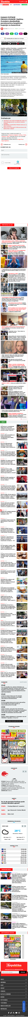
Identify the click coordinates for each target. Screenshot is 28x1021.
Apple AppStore (5, 140)
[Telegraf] (16, 34)
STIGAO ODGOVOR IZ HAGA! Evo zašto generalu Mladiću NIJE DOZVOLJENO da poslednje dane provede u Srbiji (8, 623)
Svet (2, 985)
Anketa (14, 798)
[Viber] (7, 34)
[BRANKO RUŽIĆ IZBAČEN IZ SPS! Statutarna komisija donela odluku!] (22, 479)
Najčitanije (23, 682)
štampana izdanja (8, 932)
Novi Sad (5, 826)
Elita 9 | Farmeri (6, 994)
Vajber (8, 136)
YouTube (21, 135)
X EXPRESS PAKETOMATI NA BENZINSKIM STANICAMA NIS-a (8, 521)
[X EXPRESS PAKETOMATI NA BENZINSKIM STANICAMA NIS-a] (22, 521)
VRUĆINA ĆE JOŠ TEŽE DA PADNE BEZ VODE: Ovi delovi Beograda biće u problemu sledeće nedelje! (15, 122)
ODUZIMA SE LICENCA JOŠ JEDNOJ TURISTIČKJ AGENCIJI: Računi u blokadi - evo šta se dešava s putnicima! (8, 581)
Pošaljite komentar (14, 168)
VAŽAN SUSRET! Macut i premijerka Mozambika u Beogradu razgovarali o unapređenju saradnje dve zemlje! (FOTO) (7, 530)
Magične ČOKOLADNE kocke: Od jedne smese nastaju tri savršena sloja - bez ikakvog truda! (8, 555)
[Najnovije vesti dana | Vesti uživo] (24, 4)
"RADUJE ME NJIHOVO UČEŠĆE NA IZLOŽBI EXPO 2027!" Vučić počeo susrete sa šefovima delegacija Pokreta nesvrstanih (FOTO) (8, 657)
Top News (4, 1003)
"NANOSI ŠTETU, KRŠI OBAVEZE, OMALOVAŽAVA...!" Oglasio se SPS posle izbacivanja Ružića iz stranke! (8, 470)
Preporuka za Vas (7, 224)
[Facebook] (3, 34)
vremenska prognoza (14, 821)
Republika (4, 1008)
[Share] (18, 434)
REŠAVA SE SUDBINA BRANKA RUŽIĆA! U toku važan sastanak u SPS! (8, 513)
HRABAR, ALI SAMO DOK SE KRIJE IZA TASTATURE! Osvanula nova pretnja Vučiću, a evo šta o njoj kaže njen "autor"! (8, 462)
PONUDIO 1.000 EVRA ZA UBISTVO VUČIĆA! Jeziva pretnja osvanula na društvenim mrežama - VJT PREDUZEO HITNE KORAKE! (8, 538)
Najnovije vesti (6, 869)
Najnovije (4, 682)
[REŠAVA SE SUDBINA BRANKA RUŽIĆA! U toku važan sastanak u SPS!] (22, 513)
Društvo (2, 518)
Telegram (3, 136)
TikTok (24, 135)
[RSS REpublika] (16, 1013)
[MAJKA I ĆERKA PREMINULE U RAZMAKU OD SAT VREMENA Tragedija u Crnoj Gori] (6, 916)
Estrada (14, 922)
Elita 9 (13, 872)
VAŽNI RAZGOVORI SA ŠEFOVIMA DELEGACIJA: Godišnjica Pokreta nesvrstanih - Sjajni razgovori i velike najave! (8, 598)
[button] (23, 771)
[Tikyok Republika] (11, 1013)
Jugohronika (15, 902)
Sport (2, 988)
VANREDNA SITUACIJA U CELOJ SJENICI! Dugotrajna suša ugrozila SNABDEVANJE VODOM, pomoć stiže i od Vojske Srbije (8, 606)
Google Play (20, 139)
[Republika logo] (6, 1)
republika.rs (12, 1015)
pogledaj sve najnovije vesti (14, 721)
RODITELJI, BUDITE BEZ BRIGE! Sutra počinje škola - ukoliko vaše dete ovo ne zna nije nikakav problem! (8, 649)
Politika (2, 433)
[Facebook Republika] (9, 1013)
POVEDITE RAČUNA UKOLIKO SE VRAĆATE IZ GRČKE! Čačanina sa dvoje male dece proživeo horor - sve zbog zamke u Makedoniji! (8, 632)
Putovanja (4, 1000)
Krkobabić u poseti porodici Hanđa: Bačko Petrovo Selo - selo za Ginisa (8, 572)
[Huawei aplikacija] (21, 43)
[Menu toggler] (26, 2)
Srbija (2, 620)
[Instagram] (21, 34)
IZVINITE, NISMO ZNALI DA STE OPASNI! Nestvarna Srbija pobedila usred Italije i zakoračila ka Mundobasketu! (11, 697)
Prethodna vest (7, 144)
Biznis (2, 997)
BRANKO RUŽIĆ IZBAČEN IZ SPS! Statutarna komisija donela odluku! (8, 479)
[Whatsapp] (12, 34)
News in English (6, 1005)
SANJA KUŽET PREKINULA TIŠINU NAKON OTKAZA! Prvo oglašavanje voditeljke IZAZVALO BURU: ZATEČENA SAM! (19, 926)
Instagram (15, 135)
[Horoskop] (24, 1)
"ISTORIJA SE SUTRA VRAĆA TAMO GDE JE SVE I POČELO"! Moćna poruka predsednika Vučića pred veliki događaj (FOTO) (8, 487)
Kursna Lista (14, 845)
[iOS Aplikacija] (13, 43)
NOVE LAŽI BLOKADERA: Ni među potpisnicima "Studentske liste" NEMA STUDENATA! (7, 436)
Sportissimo (23, 1006)
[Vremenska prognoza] (22, 1)
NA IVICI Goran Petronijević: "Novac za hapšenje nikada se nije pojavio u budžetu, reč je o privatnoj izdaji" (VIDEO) (8, 453)
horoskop (14, 768)
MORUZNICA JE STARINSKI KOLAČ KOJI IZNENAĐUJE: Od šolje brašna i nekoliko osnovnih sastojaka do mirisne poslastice (8, 589)
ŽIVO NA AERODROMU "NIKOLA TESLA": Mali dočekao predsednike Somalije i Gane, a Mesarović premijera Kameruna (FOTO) (8, 445)
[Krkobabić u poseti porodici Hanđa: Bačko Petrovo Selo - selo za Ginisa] (22, 572)
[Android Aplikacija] (5, 43)
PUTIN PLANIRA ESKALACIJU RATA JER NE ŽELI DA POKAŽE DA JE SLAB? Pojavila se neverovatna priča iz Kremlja (13, 704)
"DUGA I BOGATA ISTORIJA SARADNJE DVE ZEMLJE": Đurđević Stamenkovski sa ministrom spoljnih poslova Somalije (8, 504)
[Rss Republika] (14, 1013)
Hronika (3, 982)
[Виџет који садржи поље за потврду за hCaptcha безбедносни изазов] (10, 162)
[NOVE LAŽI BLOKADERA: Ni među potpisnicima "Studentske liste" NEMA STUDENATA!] (22, 436)
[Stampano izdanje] (14, 746)
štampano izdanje (14, 726)
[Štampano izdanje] (12, 947)
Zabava (3, 991)
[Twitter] (25, 34)
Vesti (11, 4)
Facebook (10, 135)
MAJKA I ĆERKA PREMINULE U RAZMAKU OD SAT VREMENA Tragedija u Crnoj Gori (13, 717)
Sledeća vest (21, 144)
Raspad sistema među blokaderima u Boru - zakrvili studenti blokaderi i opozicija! (8, 615)
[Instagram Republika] (19, 1013)
